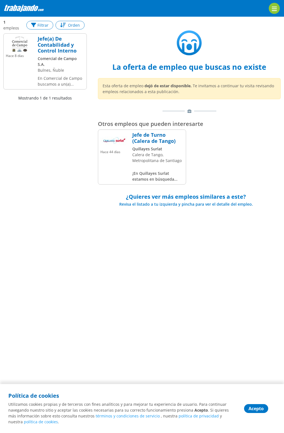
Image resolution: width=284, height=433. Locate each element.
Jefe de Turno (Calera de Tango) (154, 138)
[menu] (274, 8)
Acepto (256, 408)
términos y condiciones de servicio (128, 416)
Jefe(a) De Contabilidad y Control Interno (57, 45)
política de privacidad (199, 416)
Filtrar (43, 25)
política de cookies (41, 421)
